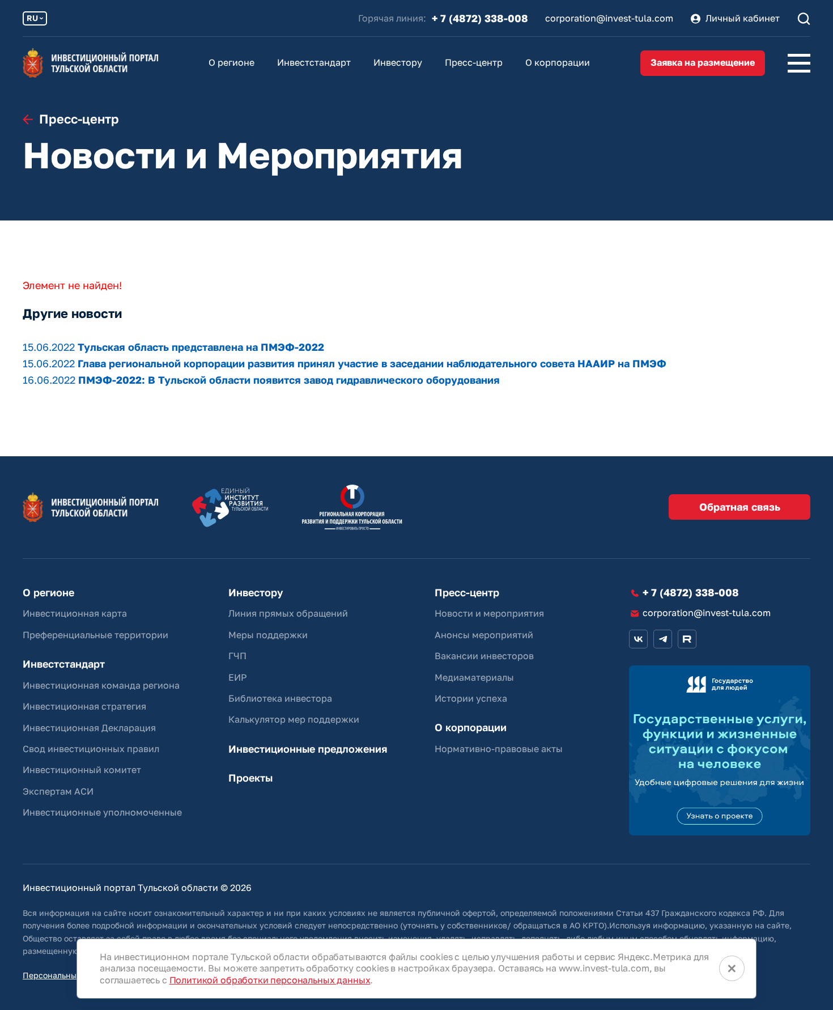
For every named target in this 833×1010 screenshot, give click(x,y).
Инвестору (397, 62)
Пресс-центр (474, 62)
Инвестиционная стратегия (84, 706)
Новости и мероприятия (489, 613)
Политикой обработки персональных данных (270, 980)
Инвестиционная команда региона (101, 685)
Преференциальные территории (95, 634)
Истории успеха (471, 698)
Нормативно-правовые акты (499, 748)
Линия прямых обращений (288, 613)
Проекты (250, 778)
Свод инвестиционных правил (91, 748)
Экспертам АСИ (58, 791)
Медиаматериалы (474, 677)
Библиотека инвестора (280, 698)
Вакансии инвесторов (484, 655)
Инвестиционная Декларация (89, 727)
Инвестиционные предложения (307, 749)
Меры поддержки (268, 634)
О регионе (231, 62)
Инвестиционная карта (75, 613)
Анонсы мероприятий (484, 634)
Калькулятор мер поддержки (293, 719)
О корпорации (557, 62)
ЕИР (237, 677)
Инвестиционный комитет (82, 769)
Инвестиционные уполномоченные (102, 812)
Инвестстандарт (314, 62)
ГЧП (237, 655)
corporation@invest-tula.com (609, 18)
